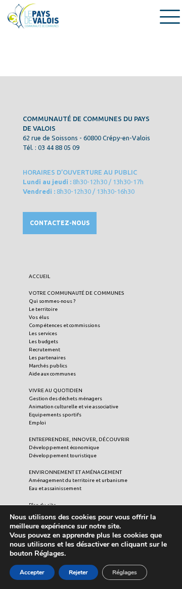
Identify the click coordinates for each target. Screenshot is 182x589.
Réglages (124, 572)
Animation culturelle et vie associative (73, 406)
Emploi (37, 422)
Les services (43, 333)
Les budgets (43, 341)
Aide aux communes (52, 374)
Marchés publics (48, 365)
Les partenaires (47, 357)
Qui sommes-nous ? (52, 301)
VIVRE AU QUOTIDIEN (55, 390)
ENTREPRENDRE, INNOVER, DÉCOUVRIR (79, 439)
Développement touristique (63, 455)
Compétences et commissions (64, 325)
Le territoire (43, 309)
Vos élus (39, 317)
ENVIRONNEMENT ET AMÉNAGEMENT (75, 472)
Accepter (32, 572)
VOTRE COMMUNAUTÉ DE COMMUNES (76, 293)
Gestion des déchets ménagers (65, 398)
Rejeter (78, 572)
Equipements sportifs (55, 414)
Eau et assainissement (55, 488)
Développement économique (64, 447)
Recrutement (44, 349)
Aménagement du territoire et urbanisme (78, 480)
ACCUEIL (39, 276)
